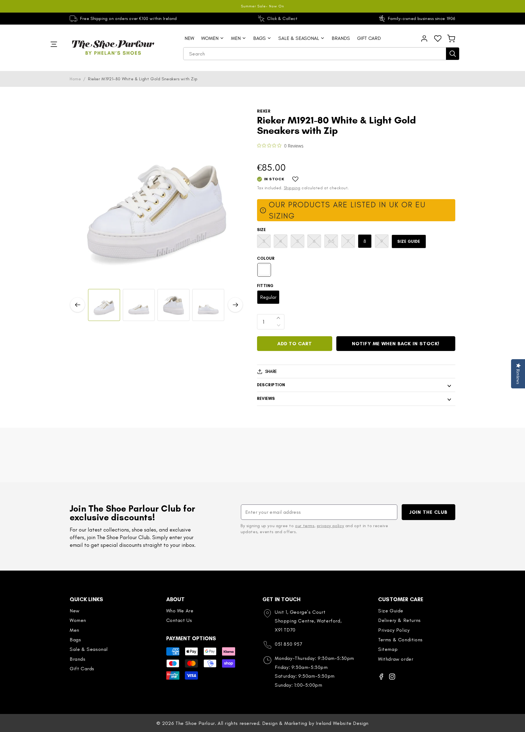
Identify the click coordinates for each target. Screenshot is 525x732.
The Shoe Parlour (195, 723)
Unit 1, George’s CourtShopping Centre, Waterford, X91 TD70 (308, 621)
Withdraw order (395, 659)
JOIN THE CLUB (428, 512)
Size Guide (408, 241)
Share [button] (271, 371)
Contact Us (179, 620)
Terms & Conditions (400, 640)
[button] (451, 39)
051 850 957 (288, 644)
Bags (75, 640)
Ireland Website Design (342, 723)
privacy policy (330, 525)
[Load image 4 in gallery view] (208, 305)
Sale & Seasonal (89, 649)
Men (74, 630)
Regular (268, 297)
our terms (304, 525)
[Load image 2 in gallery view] (139, 305)
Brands (78, 659)
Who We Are (180, 611)
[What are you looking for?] (452, 54)
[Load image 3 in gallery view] (173, 305)
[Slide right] (235, 305)
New (75, 611)
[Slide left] (77, 305)
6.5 (333, 243)
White (264, 269)
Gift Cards (82, 669)
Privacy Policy (394, 630)
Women (78, 620)
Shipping (292, 187)
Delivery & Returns (399, 620)
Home (75, 78)
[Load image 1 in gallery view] (104, 305)
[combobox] (321, 54)
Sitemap (388, 649)
